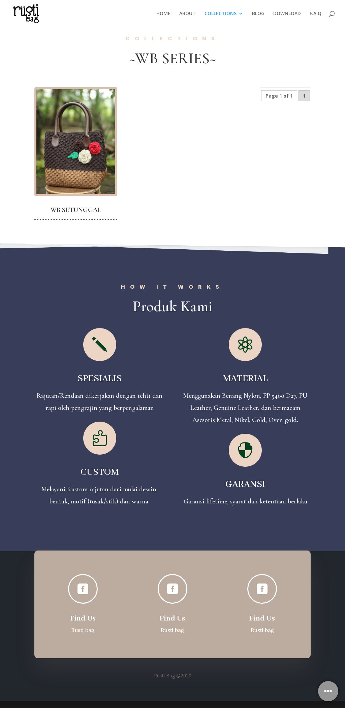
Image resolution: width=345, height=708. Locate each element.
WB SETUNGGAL (76, 210)
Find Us (83, 618)
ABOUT (187, 13)
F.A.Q (315, 13)
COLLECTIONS (221, 13)
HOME (163, 13)
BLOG (258, 13)
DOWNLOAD (287, 13)
